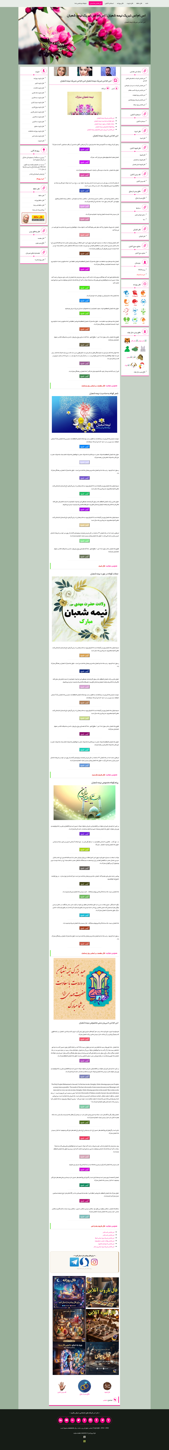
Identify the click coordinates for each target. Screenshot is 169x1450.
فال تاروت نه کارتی (38, 116)
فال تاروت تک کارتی (38, 92)
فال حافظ (139, 3)
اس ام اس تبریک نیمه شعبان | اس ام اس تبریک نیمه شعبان (106, 15)
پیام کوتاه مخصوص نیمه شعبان (104, 126)
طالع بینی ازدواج (140, 198)
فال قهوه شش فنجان (138, 164)
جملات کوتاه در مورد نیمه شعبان (104, 123)
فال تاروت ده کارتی (38, 121)
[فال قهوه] (102, 1326)
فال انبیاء (142, 138)
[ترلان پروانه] (84, 71)
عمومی (105, 1400)
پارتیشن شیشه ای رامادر (36, 173)
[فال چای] (102, 1359)
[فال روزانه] (69, 1293)
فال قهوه (142, 154)
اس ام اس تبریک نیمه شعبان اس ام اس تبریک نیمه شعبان (85, 80)
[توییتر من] (78, 1420)
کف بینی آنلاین (140, 181)
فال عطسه (41, 238)
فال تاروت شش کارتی (37, 111)
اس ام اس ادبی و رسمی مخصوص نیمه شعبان (100, 129)
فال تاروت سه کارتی (38, 97)
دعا (144, 219)
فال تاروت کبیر (39, 83)
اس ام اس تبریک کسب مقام (137, 90)
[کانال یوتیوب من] (66, 1420)
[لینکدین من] (60, 1420)
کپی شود (84, 149)
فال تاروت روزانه (39, 78)
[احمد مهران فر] (108, 71)
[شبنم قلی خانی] (61, 71)
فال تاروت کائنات (38, 87)
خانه (146, 3)
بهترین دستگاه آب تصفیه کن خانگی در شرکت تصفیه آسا (34, 158)
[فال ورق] (69, 1359)
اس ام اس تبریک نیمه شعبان (105, 118)
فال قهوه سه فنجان (139, 159)
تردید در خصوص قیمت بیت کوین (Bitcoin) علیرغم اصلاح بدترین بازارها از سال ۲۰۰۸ (34, 167)
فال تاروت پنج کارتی (38, 107)
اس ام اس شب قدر (108, 1232)
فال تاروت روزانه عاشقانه (36, 131)
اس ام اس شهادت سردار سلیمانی (135, 85)
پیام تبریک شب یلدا (38, 209)
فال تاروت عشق (39, 126)
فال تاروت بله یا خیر (38, 135)
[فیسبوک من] (96, 1420)
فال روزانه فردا (39, 259)
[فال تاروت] (102, 1293)
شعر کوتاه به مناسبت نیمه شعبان (104, 121)
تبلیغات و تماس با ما (80, 3)
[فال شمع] (69, 1326)
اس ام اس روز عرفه (139, 104)
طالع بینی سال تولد (139, 371)
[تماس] (84, 1420)
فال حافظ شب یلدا (38, 205)
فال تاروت (130, 3)
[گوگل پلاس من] (72, 1420)
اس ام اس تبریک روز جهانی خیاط (104, 1238)
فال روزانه (120, 3)
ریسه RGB (141, 269)
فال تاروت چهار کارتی (37, 102)
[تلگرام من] (102, 1420)
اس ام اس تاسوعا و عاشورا (106, 1243)
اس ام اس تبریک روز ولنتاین (136, 99)
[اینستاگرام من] (90, 1420)
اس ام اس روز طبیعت (139, 95)
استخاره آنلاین (109, 3)
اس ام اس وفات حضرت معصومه (104, 1240)
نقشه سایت (77, 1433)
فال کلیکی (142, 236)
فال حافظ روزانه (39, 200)
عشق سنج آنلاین (140, 252)
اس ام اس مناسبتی (95, 3)
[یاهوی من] (108, 1420)
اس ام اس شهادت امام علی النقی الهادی (136, 79)
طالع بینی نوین (40, 242)
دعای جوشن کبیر (140, 214)
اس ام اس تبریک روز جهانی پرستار (104, 1246)
